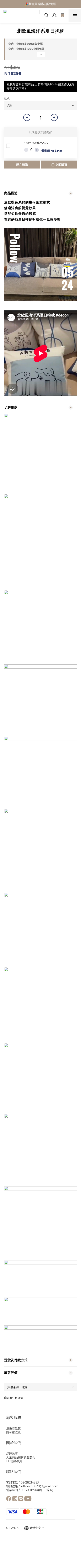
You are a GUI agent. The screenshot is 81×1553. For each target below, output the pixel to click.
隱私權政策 (13, 1432)
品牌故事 (12, 1453)
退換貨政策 (13, 1428)
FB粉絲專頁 (14, 1461)
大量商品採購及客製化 (20, 1457)
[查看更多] (40, 56)
